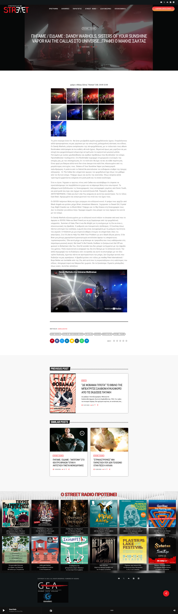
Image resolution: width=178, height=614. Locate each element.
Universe (97, 334)
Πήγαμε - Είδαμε (89, 28)
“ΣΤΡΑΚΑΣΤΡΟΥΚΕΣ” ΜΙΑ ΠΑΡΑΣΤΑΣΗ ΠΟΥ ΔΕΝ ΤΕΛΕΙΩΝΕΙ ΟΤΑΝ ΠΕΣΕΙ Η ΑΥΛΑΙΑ (107, 462)
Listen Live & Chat (163, 9)
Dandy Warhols (55, 334)
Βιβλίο (84, 380)
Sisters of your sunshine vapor (73, 334)
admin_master (62, 329)
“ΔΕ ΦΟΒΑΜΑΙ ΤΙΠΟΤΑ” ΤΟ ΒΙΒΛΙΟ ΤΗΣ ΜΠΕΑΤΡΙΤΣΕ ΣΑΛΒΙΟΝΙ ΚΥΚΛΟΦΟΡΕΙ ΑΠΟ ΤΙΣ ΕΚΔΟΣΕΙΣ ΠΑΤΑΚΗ (101, 388)
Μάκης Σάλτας (107, 334)
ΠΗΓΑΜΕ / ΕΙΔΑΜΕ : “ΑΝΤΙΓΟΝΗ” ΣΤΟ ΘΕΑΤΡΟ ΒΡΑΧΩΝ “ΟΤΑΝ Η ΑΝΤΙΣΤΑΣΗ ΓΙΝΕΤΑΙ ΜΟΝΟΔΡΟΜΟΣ (68, 462)
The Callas (88, 334)
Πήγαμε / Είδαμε (119, 334)
